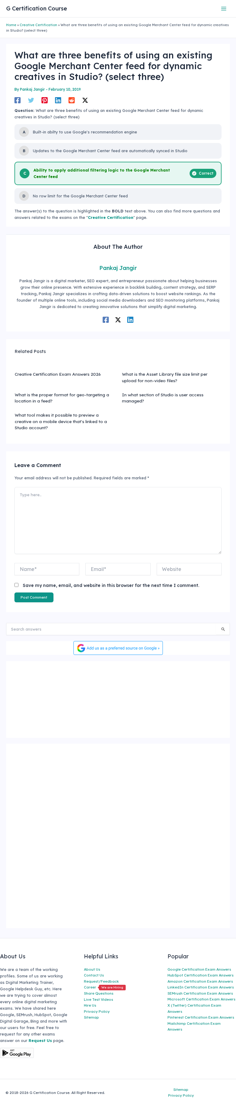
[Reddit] (72, 100)
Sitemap (91, 1017)
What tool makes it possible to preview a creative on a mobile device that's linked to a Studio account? (61, 421)
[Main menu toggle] (224, 8)
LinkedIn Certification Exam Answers (200, 987)
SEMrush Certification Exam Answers (200, 993)
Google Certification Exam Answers (199, 969)
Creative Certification (38, 25)
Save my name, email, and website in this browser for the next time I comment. (111, 585)
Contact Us (94, 975)
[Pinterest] (44, 100)
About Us (92, 969)
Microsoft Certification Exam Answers (201, 999)
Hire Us (90, 1005)
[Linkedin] (58, 100)
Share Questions (98, 993)
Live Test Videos (98, 999)
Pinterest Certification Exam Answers (200, 1017)
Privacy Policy (97, 1011)
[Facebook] (17, 100)
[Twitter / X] (85, 100)
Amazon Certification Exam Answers (200, 981)
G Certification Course (36, 8)
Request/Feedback (101, 981)
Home (11, 25)
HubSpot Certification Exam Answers (200, 975)
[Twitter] (31, 100)
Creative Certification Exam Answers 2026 (58, 374)
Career (103, 987)
